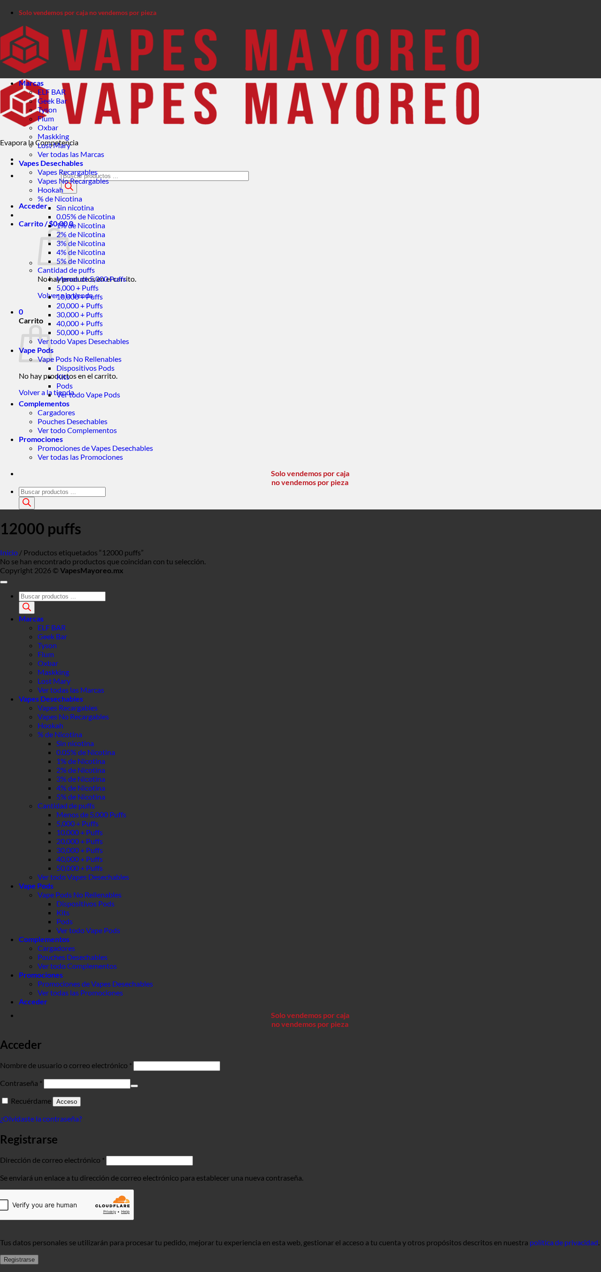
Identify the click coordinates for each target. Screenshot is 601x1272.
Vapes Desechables (51, 162)
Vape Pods (36, 885)
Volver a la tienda (46, 392)
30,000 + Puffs (79, 314)
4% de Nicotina (80, 251)
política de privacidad (564, 1242)
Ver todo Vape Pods (88, 394)
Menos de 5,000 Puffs (91, 278)
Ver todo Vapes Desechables (83, 341)
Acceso (66, 1101)
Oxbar (48, 127)
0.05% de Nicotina (85, 216)
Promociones (41, 438)
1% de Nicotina (80, 225)
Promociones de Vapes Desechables (95, 447)
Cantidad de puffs (66, 269)
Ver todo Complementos (77, 430)
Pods (64, 385)
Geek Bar (52, 100)
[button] (33, 205)
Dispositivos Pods (85, 367)
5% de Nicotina (80, 260)
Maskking (53, 136)
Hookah (50, 189)
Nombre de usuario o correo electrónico (66, 1065)
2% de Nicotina (80, 234)
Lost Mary (54, 145)
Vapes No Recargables (73, 180)
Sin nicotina (75, 207)
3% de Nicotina (80, 243)
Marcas (31, 82)
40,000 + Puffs (79, 323)
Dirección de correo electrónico (52, 1159)
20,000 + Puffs (79, 305)
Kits (62, 376)
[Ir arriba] (4, 582)
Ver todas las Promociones (80, 456)
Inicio (9, 552)
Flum (46, 118)
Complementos (44, 403)
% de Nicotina (60, 198)
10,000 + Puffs (79, 296)
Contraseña (21, 1082)
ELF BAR (52, 91)
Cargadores (56, 412)
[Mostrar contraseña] (134, 1086)
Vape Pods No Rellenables (80, 358)
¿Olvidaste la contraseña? (41, 1118)
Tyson (47, 109)
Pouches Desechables (73, 421)
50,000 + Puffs (79, 332)
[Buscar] (69, 187)
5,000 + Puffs (77, 287)
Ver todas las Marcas (71, 154)
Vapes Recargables (68, 171)
